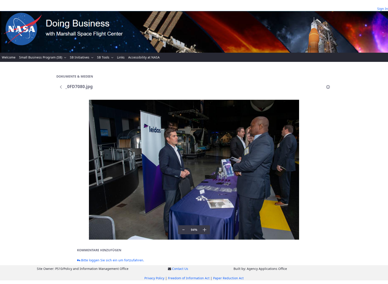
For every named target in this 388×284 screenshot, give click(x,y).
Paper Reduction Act (228, 278)
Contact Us (180, 269)
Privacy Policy (154, 278)
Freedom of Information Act (188, 278)
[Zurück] (60, 86)
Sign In (382, 9)
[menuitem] (8, 57)
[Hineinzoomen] (204, 229)
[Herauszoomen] (183, 229)
